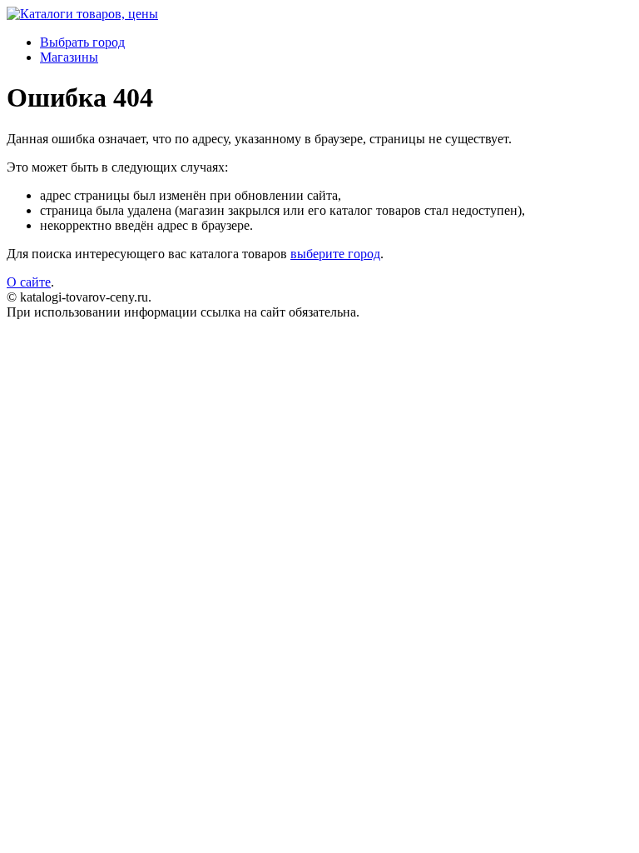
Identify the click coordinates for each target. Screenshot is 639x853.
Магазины (69, 57)
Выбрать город (82, 42)
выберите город (335, 254)
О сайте (29, 282)
